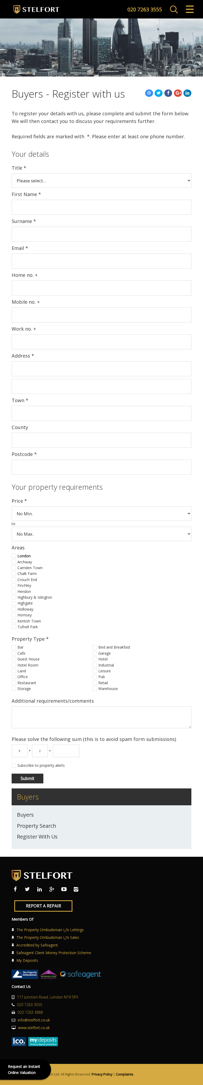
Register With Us (37, 836)
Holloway (25, 609)
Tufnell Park (27, 626)
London (24, 555)
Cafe (21, 653)
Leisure (104, 670)
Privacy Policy (102, 1074)
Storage (24, 688)
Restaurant (26, 682)
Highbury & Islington (34, 597)
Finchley (24, 585)
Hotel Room (27, 665)
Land (21, 670)
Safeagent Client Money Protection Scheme (53, 952)
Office (22, 676)
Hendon (24, 591)
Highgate (25, 603)
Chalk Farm (27, 573)
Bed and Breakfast (114, 647)
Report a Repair (43, 906)
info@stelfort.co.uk (34, 1019)
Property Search (36, 825)
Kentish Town (29, 621)
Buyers (25, 814)
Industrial (106, 665)
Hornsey (24, 614)
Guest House (28, 659)
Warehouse (108, 688)
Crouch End (27, 579)
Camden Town (30, 567)
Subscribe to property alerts (41, 765)
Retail (103, 682)
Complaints (124, 1074)
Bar (20, 647)
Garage (104, 653)
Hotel (103, 659)
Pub (101, 676)
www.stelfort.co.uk (34, 1027)
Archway (24, 561)
